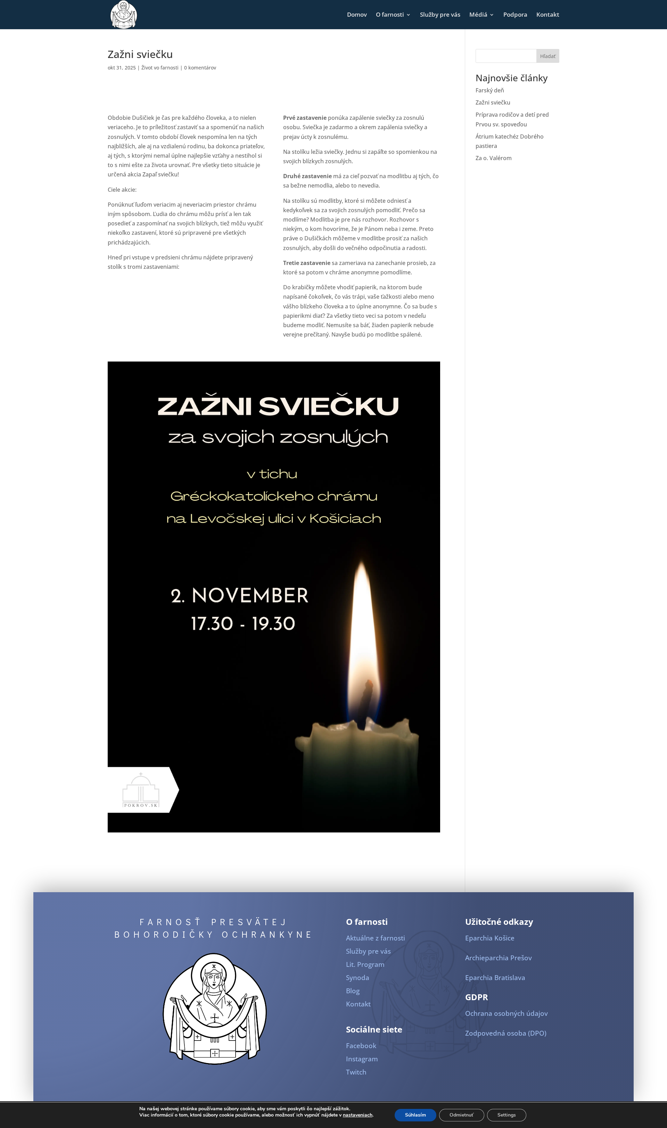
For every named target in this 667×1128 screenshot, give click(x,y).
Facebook (361, 1045)
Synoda (357, 977)
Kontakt (547, 15)
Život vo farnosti (160, 67)
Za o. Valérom (494, 158)
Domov (357, 15)
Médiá (478, 15)
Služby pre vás (440, 15)
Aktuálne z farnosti (375, 938)
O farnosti (390, 15)
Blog (353, 990)
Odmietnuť (462, 1115)
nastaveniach (357, 1115)
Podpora (515, 15)
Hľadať (547, 56)
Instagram (362, 1058)
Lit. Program (365, 964)
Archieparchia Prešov (498, 957)
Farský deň (490, 90)
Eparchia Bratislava (495, 977)
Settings (506, 1115)
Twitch (356, 1072)
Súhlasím (415, 1115)
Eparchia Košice (489, 938)
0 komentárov (200, 67)
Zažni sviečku (493, 102)
